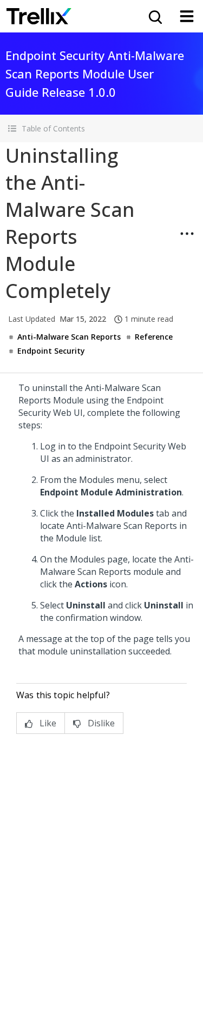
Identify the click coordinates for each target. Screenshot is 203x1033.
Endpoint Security (51, 351)
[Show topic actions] (187, 233)
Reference (154, 337)
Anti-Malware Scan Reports (69, 337)
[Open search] (154, 16)
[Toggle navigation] (187, 16)
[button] (101, 128)
